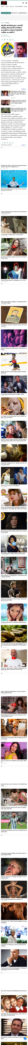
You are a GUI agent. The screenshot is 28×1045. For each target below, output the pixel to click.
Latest (7, 6)
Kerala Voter (5, 35)
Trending (7, 22)
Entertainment (19, 6)
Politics (12, 6)
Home (2, 6)
